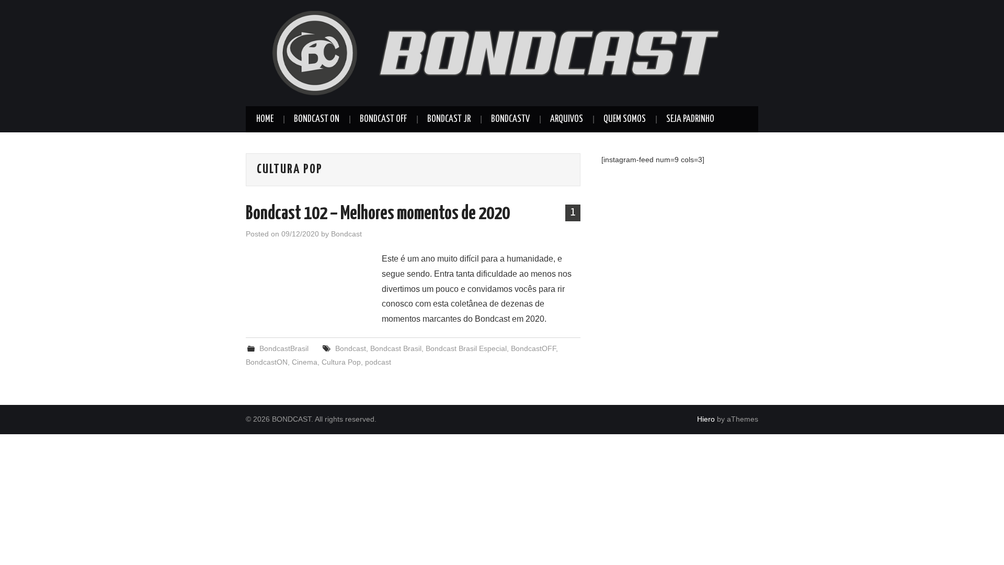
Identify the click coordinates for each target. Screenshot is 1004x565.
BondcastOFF (533, 348)
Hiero (706, 419)
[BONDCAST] (502, 52)
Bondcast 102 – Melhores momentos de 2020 (378, 214)
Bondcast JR (449, 119)
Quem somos (624, 119)
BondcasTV (510, 119)
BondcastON (267, 362)
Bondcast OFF (383, 119)
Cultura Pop (341, 362)
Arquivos (566, 119)
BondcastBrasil (284, 348)
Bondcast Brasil (395, 348)
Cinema (304, 362)
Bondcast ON (316, 119)
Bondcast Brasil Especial (466, 348)
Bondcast (346, 234)
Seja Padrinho (690, 119)
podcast (378, 362)
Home (264, 119)
